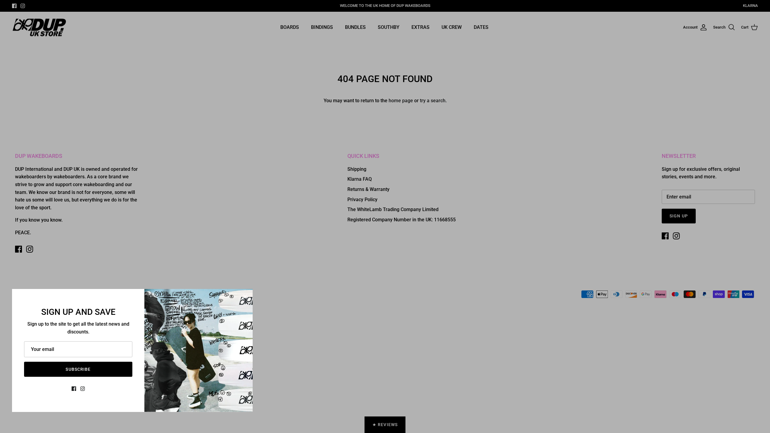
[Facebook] (74, 388)
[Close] (245, 296)
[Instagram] (82, 388)
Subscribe (78, 369)
